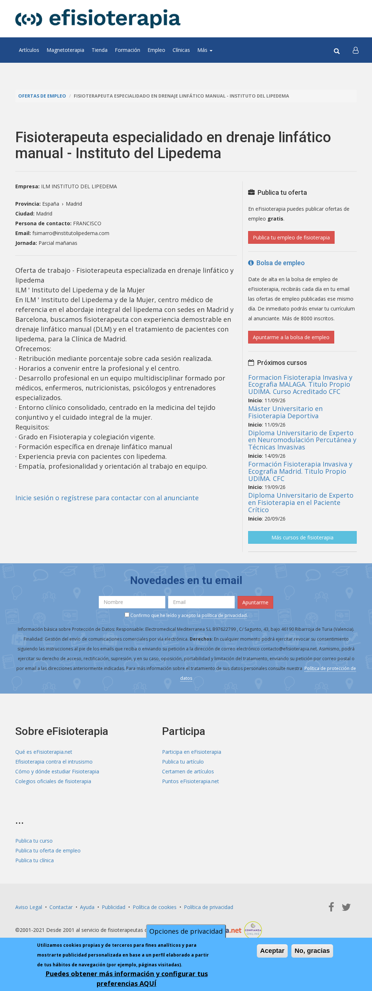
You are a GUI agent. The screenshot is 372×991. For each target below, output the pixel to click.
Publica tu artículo (183, 761)
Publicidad (113, 907)
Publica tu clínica (34, 860)
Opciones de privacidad (186, 931)
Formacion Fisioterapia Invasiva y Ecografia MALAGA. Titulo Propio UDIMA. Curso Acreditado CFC (300, 384)
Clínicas (181, 49)
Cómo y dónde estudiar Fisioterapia (57, 771)
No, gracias (312, 950)
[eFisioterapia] (98, 18)
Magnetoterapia (65, 49)
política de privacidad (224, 615)
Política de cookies (155, 907)
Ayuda (87, 907)
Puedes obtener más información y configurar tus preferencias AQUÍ (126, 978)
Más (203, 49)
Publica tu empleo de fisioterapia (291, 237)
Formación (127, 49)
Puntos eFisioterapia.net (190, 781)
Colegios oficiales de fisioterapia (53, 781)
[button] (355, 50)
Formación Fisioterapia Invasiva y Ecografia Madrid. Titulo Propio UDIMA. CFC (300, 471)
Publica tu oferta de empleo (48, 850)
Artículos (29, 49)
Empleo (156, 49)
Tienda (100, 49)
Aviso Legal (28, 907)
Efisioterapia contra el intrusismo (54, 761)
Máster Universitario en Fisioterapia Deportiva (285, 412)
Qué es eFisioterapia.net (43, 751)
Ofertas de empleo (42, 96)
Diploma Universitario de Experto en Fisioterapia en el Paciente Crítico (300, 502)
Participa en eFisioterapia (191, 751)
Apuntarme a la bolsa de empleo (291, 337)
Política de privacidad (208, 907)
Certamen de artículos (188, 771)
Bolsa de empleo (279, 263)
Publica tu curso (34, 840)
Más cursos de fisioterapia (302, 537)
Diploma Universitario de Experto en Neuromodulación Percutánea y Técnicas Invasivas (302, 440)
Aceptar (272, 950)
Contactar (61, 907)
